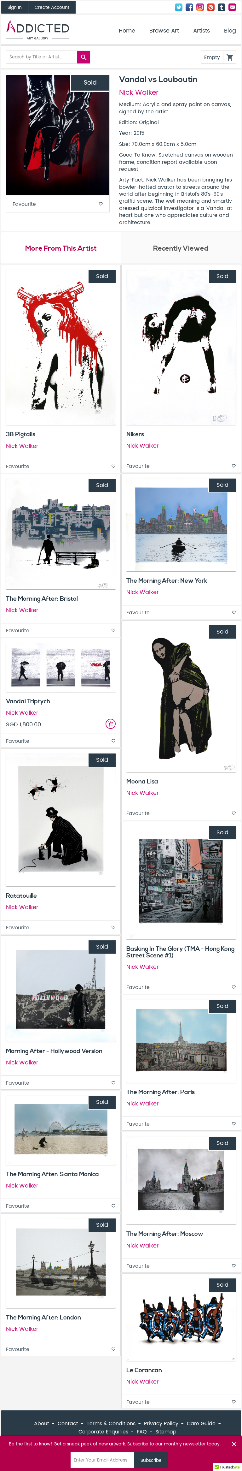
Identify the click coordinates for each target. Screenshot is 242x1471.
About (41, 1424)
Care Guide (201, 1424)
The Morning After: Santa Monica (52, 1174)
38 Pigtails (20, 434)
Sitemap (165, 1432)
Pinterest (211, 7)
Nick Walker (138, 92)
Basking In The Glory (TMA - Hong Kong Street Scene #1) (180, 952)
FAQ (142, 1432)
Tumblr (221, 7)
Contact (232, 7)
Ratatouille (21, 896)
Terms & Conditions (111, 1424)
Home (127, 31)
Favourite (58, 204)
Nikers (135, 434)
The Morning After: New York (166, 581)
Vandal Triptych (28, 701)
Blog (230, 31)
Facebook (189, 7)
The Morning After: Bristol (42, 599)
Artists (201, 31)
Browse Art (164, 31)
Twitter (178, 7)
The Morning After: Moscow (164, 1234)
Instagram (200, 7)
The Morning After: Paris (160, 1092)
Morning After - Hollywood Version (54, 1051)
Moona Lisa (142, 781)
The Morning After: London (43, 1317)
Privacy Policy (161, 1424)
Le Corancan (144, 1370)
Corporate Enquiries (103, 1432)
